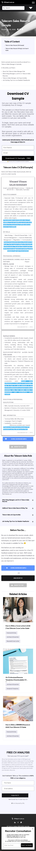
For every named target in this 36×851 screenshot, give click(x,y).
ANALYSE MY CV (18, 578)
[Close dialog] (32, 828)
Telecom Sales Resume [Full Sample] (14, 45)
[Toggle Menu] (33, 2)
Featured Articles (11, 633)
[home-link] (15, 822)
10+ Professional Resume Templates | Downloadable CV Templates (16, 680)
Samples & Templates (12, 688)
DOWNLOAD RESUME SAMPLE (19, 439)
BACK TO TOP (18, 446)
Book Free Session (27, 845)
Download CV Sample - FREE (18, 158)
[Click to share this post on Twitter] (20, 29)
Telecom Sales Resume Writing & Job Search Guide (17, 49)
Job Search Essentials (13, 637)
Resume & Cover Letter (13, 641)
